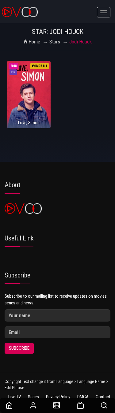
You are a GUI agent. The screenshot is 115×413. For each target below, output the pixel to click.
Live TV (14, 397)
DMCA (83, 397)
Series (33, 397)
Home (34, 42)
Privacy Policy (58, 397)
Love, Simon (29, 122)
